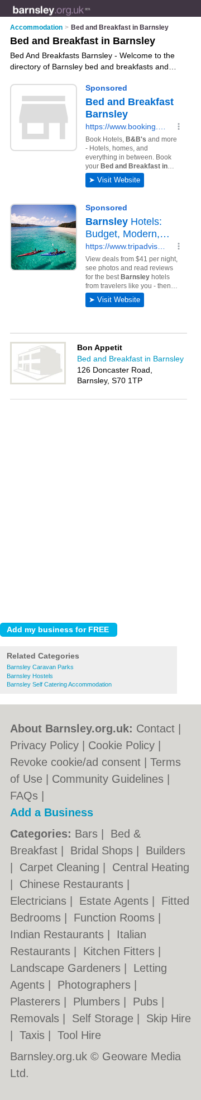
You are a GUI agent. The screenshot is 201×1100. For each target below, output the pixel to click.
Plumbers (98, 1001)
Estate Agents (115, 901)
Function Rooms (116, 917)
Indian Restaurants (58, 934)
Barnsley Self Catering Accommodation (59, 684)
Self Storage (104, 1018)
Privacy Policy (44, 745)
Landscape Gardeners (67, 968)
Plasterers (37, 1001)
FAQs (24, 795)
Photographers (96, 985)
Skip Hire (168, 1018)
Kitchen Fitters (120, 951)
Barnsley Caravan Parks (40, 667)
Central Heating (150, 867)
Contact (155, 728)
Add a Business (51, 812)
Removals (36, 1018)
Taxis (34, 1035)
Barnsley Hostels (30, 676)
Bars (88, 834)
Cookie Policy (121, 745)
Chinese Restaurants (73, 884)
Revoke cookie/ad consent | (80, 762)
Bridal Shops (103, 850)
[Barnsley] (90, 17)
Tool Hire (79, 1035)
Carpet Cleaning (61, 867)
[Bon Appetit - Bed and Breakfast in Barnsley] (38, 382)
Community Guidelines (108, 779)
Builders (165, 850)
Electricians (40, 901)
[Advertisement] (100, 508)
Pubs (147, 1001)
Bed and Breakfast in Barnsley (130, 358)
